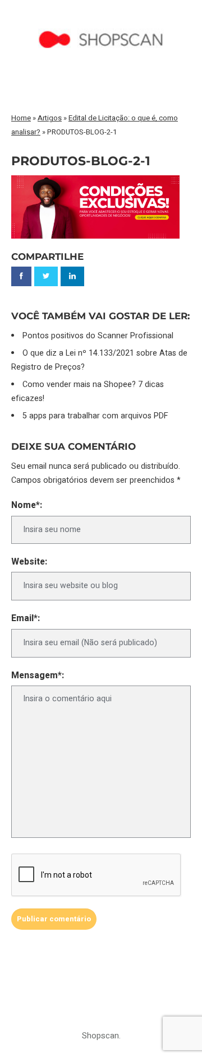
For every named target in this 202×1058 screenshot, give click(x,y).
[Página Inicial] (101, 20)
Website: (29, 562)
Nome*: (26, 505)
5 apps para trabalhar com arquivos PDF (95, 416)
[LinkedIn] (72, 276)
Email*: (25, 618)
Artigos (50, 118)
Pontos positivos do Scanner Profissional (97, 336)
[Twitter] (46, 276)
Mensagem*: (37, 675)
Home (21, 118)
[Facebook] (21, 276)
